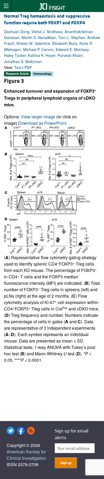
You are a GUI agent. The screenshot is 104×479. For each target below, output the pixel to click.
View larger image (38, 117)
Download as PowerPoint (42, 123)
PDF (28, 67)
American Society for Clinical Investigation (26, 455)
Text (17, 67)
